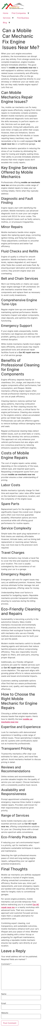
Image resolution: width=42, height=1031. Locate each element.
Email (3, 1003)
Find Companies (19, 13)
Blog (5, 22)
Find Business (23, 18)
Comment (6, 964)
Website (4, 1013)
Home (5, 13)
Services (6, 18)
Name (3, 994)
